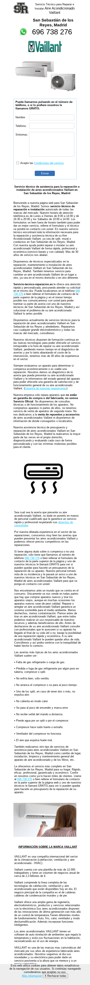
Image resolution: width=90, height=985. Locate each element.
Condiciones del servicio (49, 163)
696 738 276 (52, 32)
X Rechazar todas (55, 975)
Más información (32, 975)
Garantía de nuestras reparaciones (46, 388)
